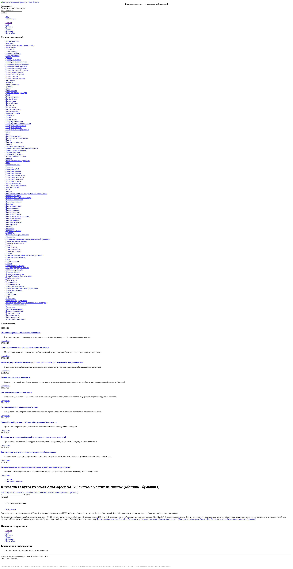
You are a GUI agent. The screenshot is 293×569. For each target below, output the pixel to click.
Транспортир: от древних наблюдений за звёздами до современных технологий (33, 437)
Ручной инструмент (13, 251)
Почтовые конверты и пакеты (17, 235)
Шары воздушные (12, 317)
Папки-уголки (11, 224)
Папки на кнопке (12, 210)
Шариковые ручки (12, 315)
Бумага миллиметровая (14, 74)
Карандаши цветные (13, 128)
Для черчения (10, 101)
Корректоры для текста (14, 154)
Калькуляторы (11, 119)
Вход (7, 17)
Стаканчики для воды (14, 270)
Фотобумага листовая (13, 309)
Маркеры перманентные (15, 177)
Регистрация (10, 19)
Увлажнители (10, 299)
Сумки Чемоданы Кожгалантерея (18, 276)
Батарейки (9, 49)
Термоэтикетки (11, 280)
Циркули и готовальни (14, 311)
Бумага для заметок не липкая (17, 64)
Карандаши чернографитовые (17, 130)
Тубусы (8, 297)
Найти (4, 13)
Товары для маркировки (14, 286)
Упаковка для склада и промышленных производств (25, 303)
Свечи (7, 259)
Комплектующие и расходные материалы (21, 148)
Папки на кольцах (12, 212)
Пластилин (9, 229)
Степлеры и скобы (12, 272)
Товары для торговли (13, 290)
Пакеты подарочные (13, 206)
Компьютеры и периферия (15, 150)
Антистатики (10, 47)
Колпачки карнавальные (14, 146)
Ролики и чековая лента (14, 243)
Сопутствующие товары (14, 266)
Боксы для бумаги (12, 56)
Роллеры (8, 245)
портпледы (9, 233)
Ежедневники (10, 107)
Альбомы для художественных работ (19, 45)
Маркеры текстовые (13, 181)
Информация (10, 509)
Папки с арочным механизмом (17, 216)
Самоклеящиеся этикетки (15, 257)
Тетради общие (11, 282)
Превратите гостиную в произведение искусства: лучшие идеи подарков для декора (35, 467)
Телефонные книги (12, 278)
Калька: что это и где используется (15, 377)
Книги (8, 140)
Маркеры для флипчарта (15, 175)
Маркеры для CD (12, 169)
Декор (7, 95)
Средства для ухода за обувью (17, 268)
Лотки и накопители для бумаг (17, 161)
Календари (9, 115)
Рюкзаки (8, 253)
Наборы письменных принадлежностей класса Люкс (26, 194)
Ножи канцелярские (13, 202)
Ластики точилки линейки (15, 157)
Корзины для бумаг (12, 152)
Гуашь (7, 89)
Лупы (7, 163)
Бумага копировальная (14, 72)
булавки (8, 58)
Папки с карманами (13, 218)
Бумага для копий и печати (16, 66)
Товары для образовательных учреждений (21, 288)
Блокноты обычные (13, 54)
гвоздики (9, 82)
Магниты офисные (12, 165)
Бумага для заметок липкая (16, 62)
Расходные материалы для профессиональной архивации (27, 239)
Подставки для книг (13, 231)
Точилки (8, 292)
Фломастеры (10, 307)
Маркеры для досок (13, 173)
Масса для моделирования (15, 185)
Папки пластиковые (13, 214)
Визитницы (10, 80)
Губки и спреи (11, 91)
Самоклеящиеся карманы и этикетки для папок (23, 255)
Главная (8, 23)
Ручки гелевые (11, 247)
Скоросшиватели (12, 262)
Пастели (8, 227)
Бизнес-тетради (11, 52)
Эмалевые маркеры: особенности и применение (20, 333)
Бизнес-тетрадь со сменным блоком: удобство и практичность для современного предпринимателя (42, 362)
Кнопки (8, 144)
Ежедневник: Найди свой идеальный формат (19, 407)
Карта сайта (10, 33)
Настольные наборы (13, 196)
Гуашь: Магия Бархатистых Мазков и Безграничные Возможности (29, 422)
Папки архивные (12, 208)
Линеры (8, 159)
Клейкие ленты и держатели (16, 138)
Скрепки (8, 264)
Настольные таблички (14, 200)
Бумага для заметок (13, 60)
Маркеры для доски (13, 171)
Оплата (8, 29)
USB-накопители (12, 41)
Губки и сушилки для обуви (16, 93)
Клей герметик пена (13, 136)
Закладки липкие (12, 111)
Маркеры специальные (14, 179)
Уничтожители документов (16, 301)
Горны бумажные (12, 84)
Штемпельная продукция (15, 319)
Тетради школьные (12, 284)
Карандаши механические (15, 126)
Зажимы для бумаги (13, 109)
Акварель (9, 43)
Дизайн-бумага (11, 99)
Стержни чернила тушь (14, 274)
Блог (7, 25)
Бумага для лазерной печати (16, 68)
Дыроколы (9, 105)
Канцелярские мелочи (14, 122)
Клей (7, 134)
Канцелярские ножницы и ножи (18, 124)
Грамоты (8, 87)
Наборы (8, 192)
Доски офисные (11, 103)
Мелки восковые (12, 187)
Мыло (7, 189)
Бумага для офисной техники (16, 70)
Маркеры (9, 167)
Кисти (7, 132)
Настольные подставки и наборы (18, 198)
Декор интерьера (12, 97)
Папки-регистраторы (13, 222)
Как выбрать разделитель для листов (16, 392)
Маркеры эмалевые (13, 183)
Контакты (9, 31)
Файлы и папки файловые (15, 305)
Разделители (10, 237)
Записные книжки (12, 113)
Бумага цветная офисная (15, 78)
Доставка (9, 27)
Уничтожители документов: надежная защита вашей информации (28, 452)
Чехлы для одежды (12, 313)
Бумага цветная (11, 76)
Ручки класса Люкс (13, 249)
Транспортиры (11, 294)
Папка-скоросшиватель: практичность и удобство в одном (25, 347)
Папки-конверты (12, 220)
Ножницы (9, 204)
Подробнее (5, 341)
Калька (8, 117)
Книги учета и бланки (14, 142)
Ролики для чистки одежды (16, 241)
